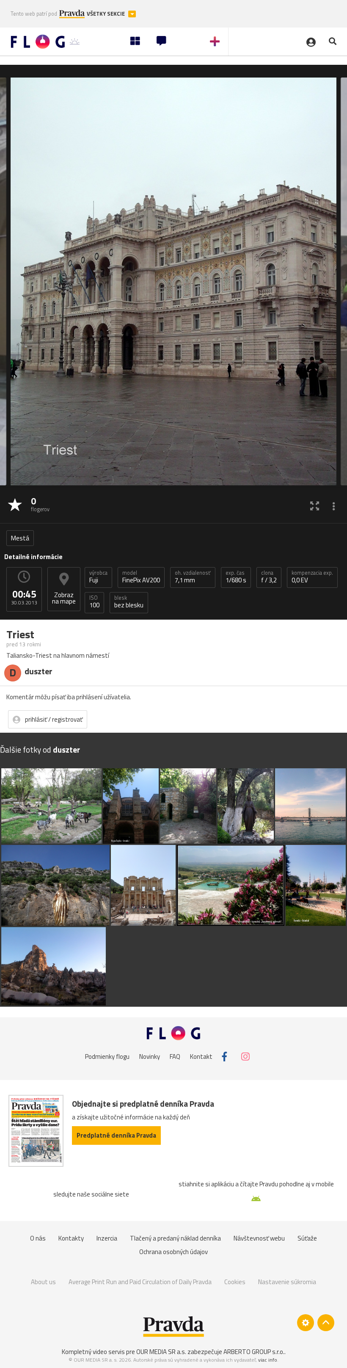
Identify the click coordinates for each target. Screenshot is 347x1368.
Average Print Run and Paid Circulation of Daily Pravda (140, 1281)
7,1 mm (193, 577)
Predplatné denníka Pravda (116, 1135)
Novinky (149, 1056)
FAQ (175, 1056)
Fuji (98, 577)
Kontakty (71, 1238)
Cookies (234, 1281)
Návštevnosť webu (259, 1238)
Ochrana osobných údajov (173, 1251)
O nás (38, 1238)
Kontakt (201, 1056)
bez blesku (128, 602)
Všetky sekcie (106, 14)
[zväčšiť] (314, 505)
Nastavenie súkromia (287, 1281)
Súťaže (307, 1238)
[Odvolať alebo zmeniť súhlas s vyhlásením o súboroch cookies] (305, 1322)
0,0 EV (312, 577)
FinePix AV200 (141, 577)
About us (43, 1281)
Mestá (20, 538)
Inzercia (106, 1238)
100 (94, 602)
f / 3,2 (269, 577)
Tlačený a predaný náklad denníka (175, 1238)
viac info (267, 1360)
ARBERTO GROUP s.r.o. (253, 1352)
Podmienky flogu (107, 1056)
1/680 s (236, 577)
